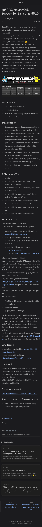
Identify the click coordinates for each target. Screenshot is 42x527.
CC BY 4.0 (19, 435)
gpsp (6, 423)
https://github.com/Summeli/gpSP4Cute (16, 358)
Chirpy (25, 523)
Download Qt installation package (16, 234)
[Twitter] (7, 430)
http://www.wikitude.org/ (16, 250)
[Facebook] (10, 430)
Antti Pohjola (17, 521)
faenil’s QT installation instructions (27, 253)
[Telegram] (13, 430)
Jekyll (19, 523)
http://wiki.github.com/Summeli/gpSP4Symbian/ (19, 393)
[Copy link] (16, 430)
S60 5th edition (8, 418)
